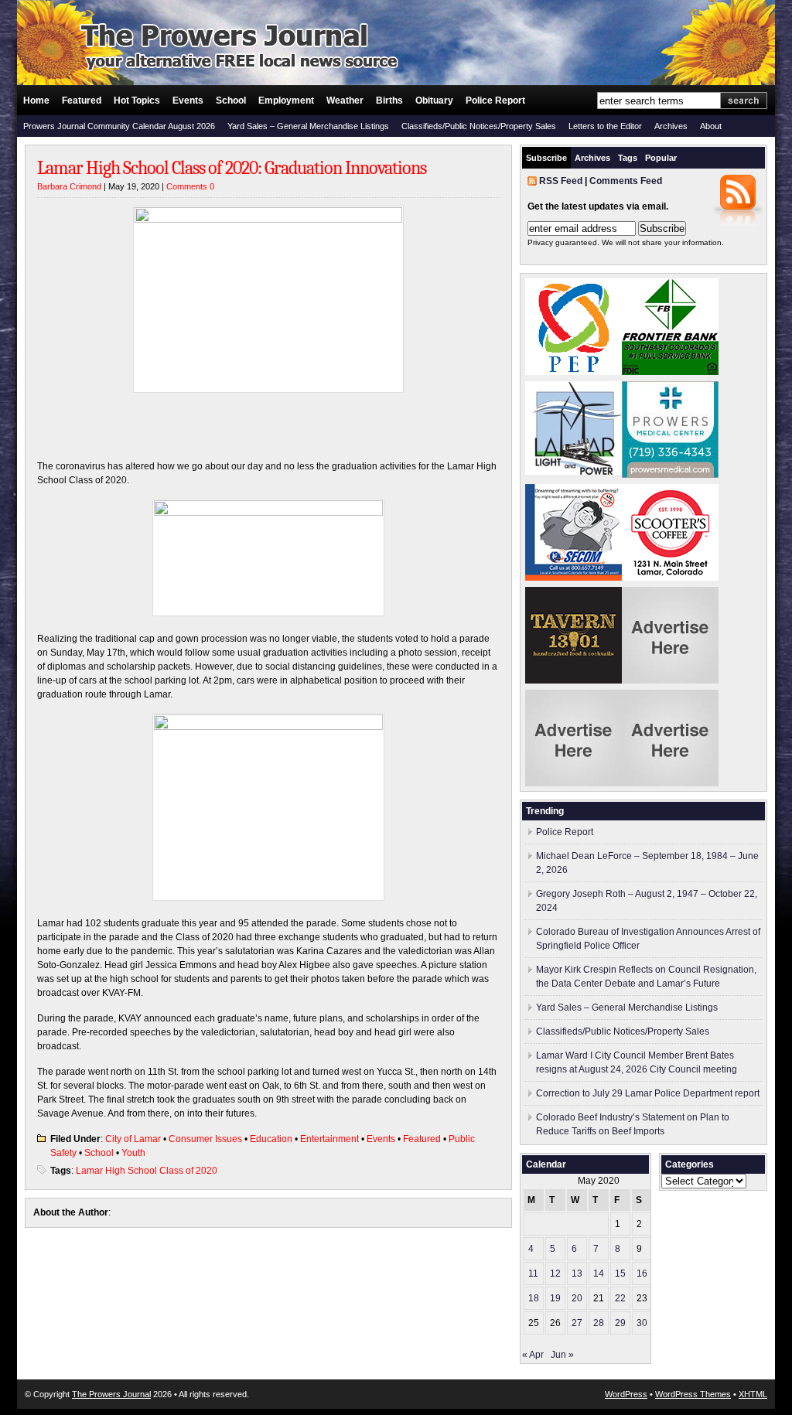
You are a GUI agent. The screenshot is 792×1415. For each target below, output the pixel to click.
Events (187, 100)
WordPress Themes (693, 1394)
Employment (286, 100)
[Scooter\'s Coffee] (670, 577)
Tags (627, 157)
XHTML (753, 1394)
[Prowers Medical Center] (670, 474)
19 (555, 1298)
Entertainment (329, 1139)
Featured (81, 100)
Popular (661, 157)
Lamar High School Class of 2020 (146, 1170)
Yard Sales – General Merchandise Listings (308, 126)
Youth (133, 1152)
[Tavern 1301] (573, 680)
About (711, 126)
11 (533, 1273)
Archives (671, 126)
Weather (345, 100)
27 (577, 1323)
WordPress (626, 1394)
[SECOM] (573, 577)
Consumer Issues (205, 1139)
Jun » (562, 1354)
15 (620, 1273)
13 (577, 1273)
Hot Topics (137, 100)
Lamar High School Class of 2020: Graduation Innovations (231, 168)
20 (577, 1298)
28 (598, 1323)
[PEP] (573, 372)
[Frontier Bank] (670, 372)
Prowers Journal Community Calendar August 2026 (119, 126)
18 (533, 1298)
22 (620, 1298)
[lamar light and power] (573, 471)
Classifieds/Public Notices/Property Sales (478, 126)
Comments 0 (190, 186)
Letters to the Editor (605, 126)
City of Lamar (133, 1139)
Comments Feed (625, 181)
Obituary (434, 100)
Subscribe (546, 157)
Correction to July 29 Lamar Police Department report (648, 1093)
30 (642, 1323)
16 (642, 1273)
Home (36, 100)
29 (620, 1323)
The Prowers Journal (111, 1394)
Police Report (495, 100)
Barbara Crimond (69, 186)
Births (389, 100)
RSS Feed (560, 181)
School (231, 100)
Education (271, 1139)
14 (598, 1273)
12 (555, 1273)
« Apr (533, 1354)
